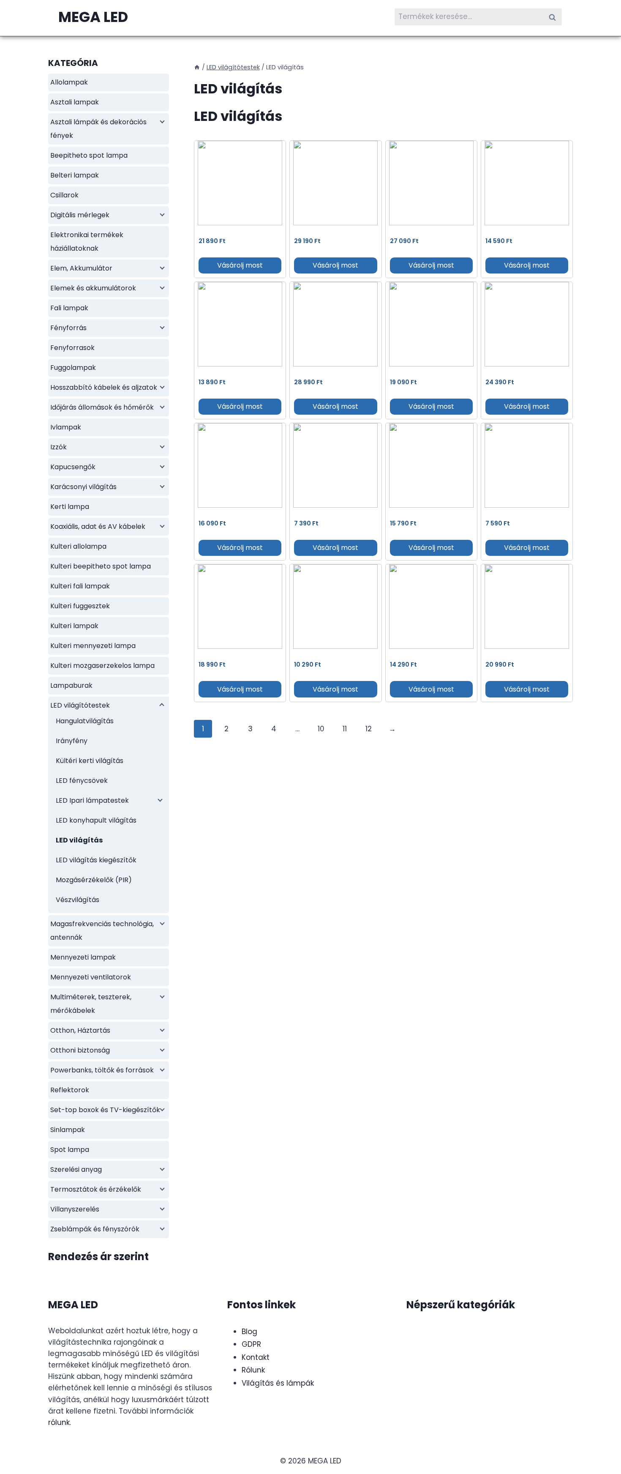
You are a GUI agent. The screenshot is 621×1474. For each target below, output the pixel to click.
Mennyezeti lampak (83, 957)
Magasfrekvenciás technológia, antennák (102, 930)
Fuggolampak (73, 367)
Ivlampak (65, 427)
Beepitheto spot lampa (89, 155)
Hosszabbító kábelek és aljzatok (103, 387)
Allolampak (69, 82)
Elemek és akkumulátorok (93, 288)
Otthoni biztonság (80, 1050)
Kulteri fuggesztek (80, 606)
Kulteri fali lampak (80, 586)
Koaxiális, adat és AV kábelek (97, 526)
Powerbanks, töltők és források (102, 1070)
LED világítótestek (80, 705)
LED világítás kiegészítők (96, 860)
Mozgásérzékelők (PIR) (94, 880)
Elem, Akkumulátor (81, 268)
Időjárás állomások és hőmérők (102, 407)
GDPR (251, 1344)
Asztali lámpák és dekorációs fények (98, 128)
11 (345, 729)
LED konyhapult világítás (96, 820)
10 (321, 729)
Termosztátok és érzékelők (95, 1189)
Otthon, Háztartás (80, 1030)
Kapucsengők (72, 467)
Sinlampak (67, 1130)
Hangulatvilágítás (85, 721)
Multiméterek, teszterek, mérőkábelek (90, 1003)
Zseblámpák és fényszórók (94, 1229)
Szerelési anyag (76, 1169)
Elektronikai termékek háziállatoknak (86, 241)
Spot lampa (69, 1149)
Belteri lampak (74, 175)
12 (368, 729)
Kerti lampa (69, 506)
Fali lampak (69, 308)
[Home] (197, 67)
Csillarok (64, 195)
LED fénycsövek (82, 780)
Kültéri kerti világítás (89, 761)
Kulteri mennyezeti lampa (93, 646)
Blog (249, 1331)
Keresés (555, 16)
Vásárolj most (240, 265)
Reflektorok (69, 1090)
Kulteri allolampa (78, 546)
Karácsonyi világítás (83, 487)
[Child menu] (161, 121)
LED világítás (79, 840)
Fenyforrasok (72, 348)
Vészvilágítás (77, 900)
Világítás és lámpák (278, 1383)
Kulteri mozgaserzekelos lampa (102, 665)
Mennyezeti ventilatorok (90, 977)
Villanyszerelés (74, 1209)
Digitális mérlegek (79, 215)
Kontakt (256, 1357)
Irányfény (71, 741)
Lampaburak (71, 685)
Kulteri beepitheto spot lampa (100, 566)
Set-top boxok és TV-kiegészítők (105, 1110)
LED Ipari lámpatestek (92, 800)
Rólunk (253, 1370)
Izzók (58, 447)
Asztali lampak (74, 102)
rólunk (59, 1422)
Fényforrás (68, 328)
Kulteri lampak (74, 626)
